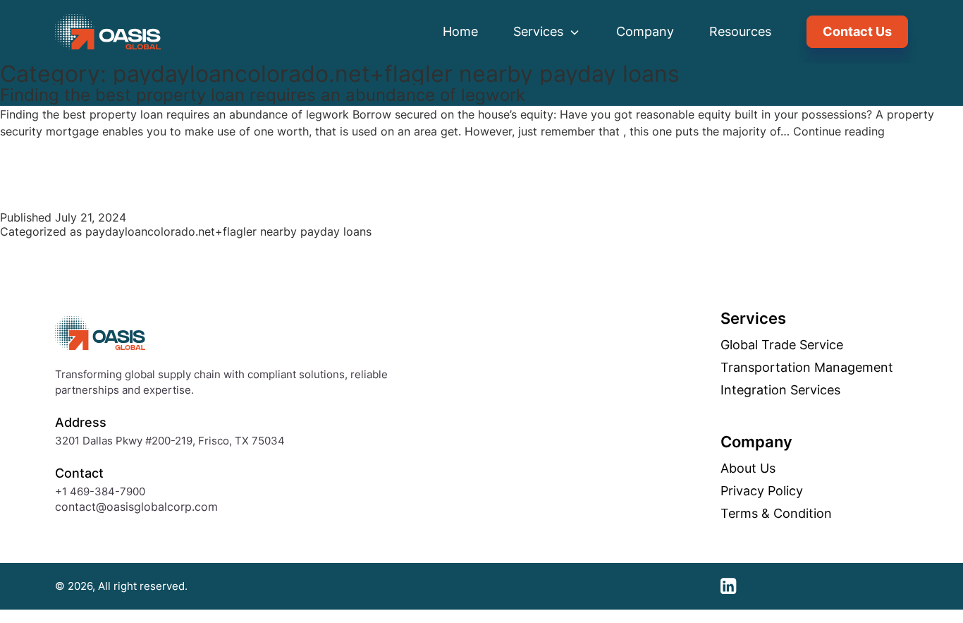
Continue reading (839, 131)
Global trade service (781, 345)
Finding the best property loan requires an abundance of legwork (262, 95)
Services (540, 31)
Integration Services (780, 390)
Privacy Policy (761, 491)
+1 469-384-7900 (100, 491)
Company (645, 31)
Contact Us (857, 31)
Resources (740, 31)
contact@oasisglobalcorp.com (136, 507)
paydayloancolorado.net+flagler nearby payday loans (228, 231)
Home (460, 31)
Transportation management (806, 368)
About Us (747, 468)
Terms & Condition (776, 514)
